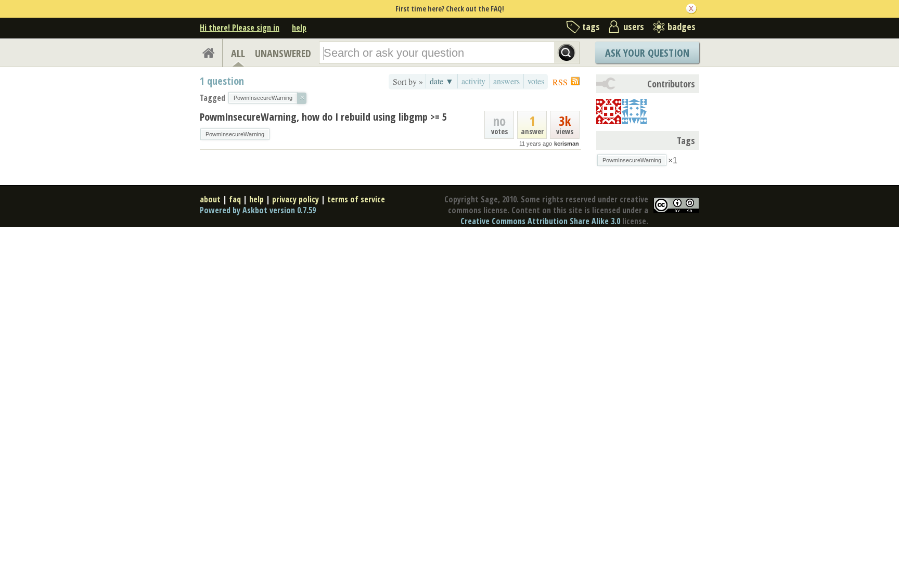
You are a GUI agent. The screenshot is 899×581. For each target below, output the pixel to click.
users (633, 26)
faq (235, 199)
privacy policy (295, 199)
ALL (238, 53)
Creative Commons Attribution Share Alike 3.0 (540, 221)
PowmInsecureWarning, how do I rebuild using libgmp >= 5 (323, 117)
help (299, 27)
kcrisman (566, 143)
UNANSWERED (283, 53)
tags (591, 26)
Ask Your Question (647, 53)
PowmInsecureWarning (235, 134)
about (210, 199)
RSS (560, 81)
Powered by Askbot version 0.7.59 (258, 210)
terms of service (356, 199)
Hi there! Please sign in (239, 27)
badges (681, 26)
